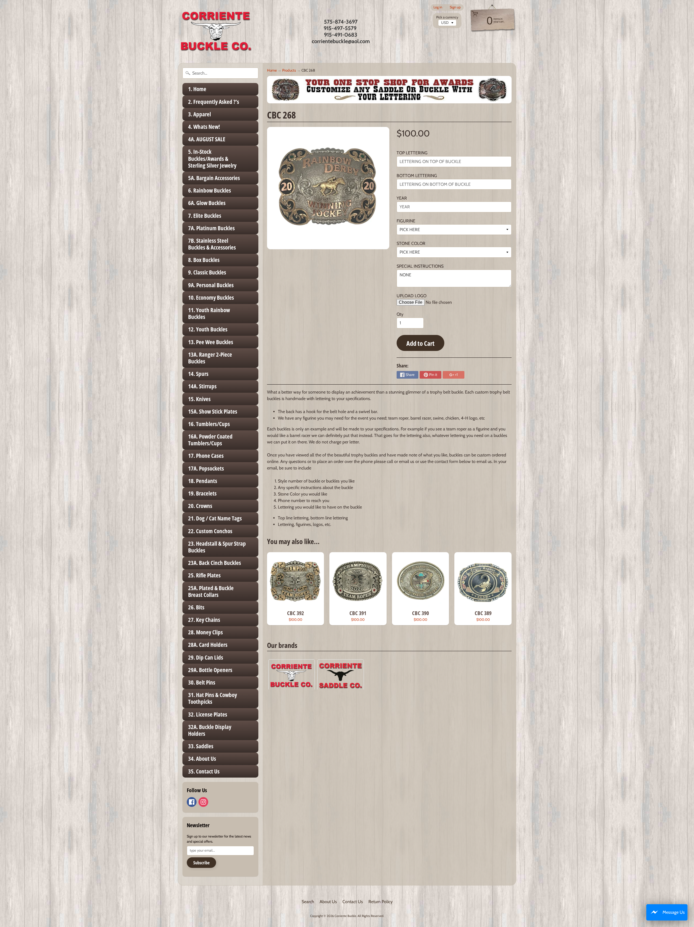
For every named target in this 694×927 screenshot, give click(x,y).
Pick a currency (447, 17)
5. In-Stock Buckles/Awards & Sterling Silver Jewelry (212, 158)
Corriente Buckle (345, 916)
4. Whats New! (204, 126)
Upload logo (411, 295)
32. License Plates (207, 714)
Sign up (455, 7)
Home (272, 70)
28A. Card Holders (207, 644)
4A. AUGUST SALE (206, 139)
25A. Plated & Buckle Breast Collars (211, 591)
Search (308, 901)
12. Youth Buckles (207, 329)
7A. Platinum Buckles (211, 228)
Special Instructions (420, 266)
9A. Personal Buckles (211, 285)
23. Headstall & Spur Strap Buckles (217, 547)
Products (289, 70)
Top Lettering (412, 152)
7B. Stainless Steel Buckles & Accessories (212, 244)
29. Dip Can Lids (205, 657)
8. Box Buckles (204, 260)
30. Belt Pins (201, 682)
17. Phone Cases (206, 455)
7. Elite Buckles (204, 215)
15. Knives (199, 399)
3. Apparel (199, 114)
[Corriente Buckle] (216, 31)
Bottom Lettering (417, 175)
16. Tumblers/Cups (209, 424)
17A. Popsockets (206, 468)
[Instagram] (203, 802)
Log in (437, 7)
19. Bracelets (202, 493)
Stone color (411, 243)
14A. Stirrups (202, 386)
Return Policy (380, 901)
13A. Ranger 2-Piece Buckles (210, 358)
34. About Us (202, 758)
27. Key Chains (204, 620)
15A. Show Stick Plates (212, 411)
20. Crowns (200, 506)
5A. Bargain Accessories (214, 178)
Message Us (674, 912)
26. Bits (196, 607)
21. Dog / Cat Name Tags (215, 518)
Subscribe (201, 863)
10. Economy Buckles (211, 297)
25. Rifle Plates (204, 575)
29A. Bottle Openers (210, 670)
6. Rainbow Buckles (209, 190)
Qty (400, 314)
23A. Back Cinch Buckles (214, 563)
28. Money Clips (205, 632)
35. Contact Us (204, 771)
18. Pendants (202, 481)
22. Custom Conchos (210, 531)
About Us (328, 901)
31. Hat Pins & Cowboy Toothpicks (212, 698)
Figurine (406, 220)
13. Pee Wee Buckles (210, 342)
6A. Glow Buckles (207, 203)
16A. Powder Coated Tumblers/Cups (210, 440)
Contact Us (352, 901)
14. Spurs (198, 374)
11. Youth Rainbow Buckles (209, 313)
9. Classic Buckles (207, 272)
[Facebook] (192, 802)
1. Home (197, 89)
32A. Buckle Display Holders (209, 730)
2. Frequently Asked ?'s (213, 102)
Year (402, 198)
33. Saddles (200, 746)
